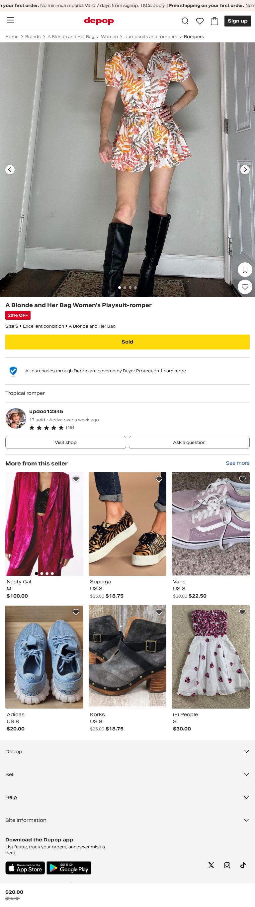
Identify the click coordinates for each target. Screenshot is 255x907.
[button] (139, 428)
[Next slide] (245, 170)
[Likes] (200, 21)
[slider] (127, 169)
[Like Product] (76, 479)
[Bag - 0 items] (214, 21)
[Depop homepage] (99, 21)
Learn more (173, 370)
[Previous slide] (10, 170)
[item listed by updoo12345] (44, 524)
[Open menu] (10, 20)
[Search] (185, 21)
